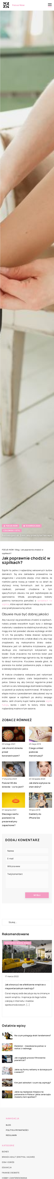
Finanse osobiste (10, 1172)
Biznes (5, 1151)
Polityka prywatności (17, 1130)
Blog (8, 1125)
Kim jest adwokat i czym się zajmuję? (32, 1082)
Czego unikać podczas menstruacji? (36, 752)
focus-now (12, 526)
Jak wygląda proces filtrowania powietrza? (29, 1059)
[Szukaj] (5, 922)
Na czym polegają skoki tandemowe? (32, 1035)
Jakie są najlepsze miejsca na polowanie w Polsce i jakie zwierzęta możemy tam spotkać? (32, 1094)
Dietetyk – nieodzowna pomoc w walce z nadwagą (30, 1047)
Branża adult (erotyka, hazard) (18, 1157)
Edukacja (7, 1167)
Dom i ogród (8, 1162)
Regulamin (11, 1135)
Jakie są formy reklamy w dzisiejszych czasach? (33, 1070)
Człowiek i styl (11, 530)
